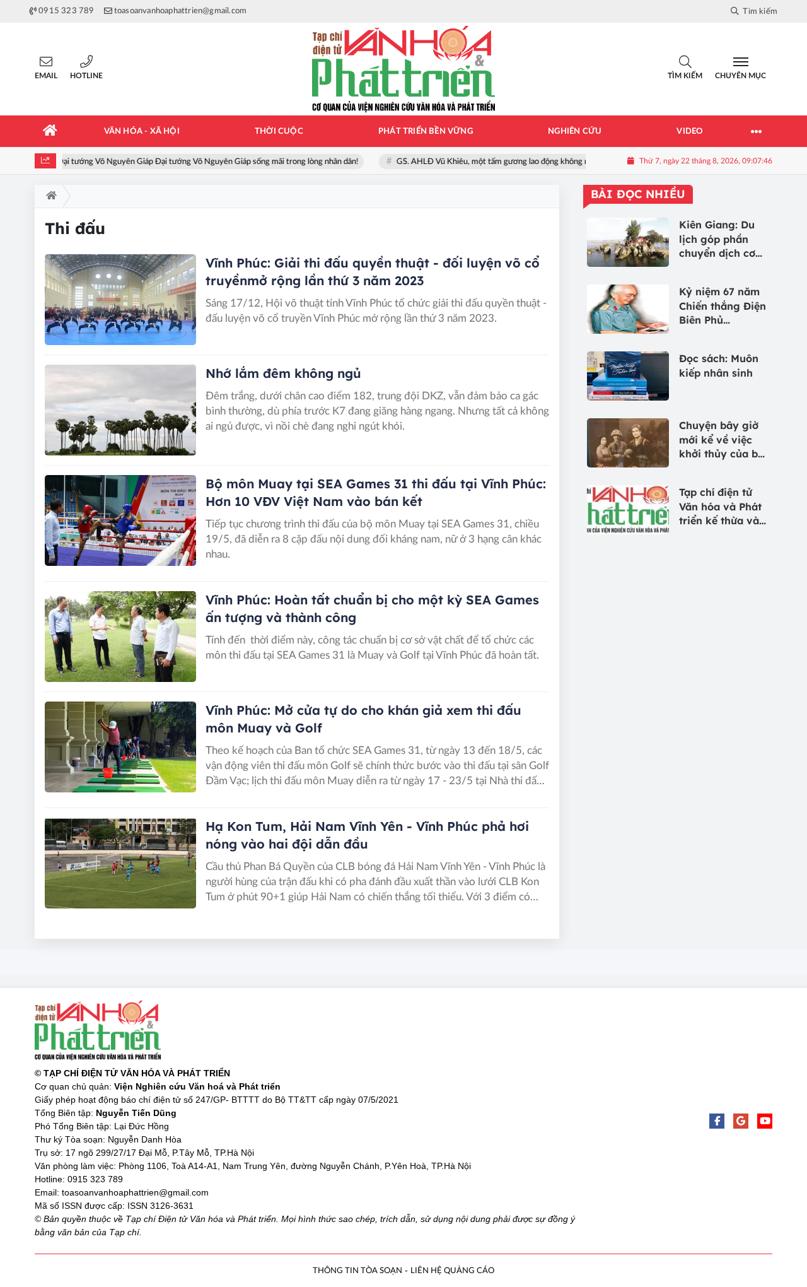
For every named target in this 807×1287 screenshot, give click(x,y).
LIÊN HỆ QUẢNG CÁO (452, 1271)
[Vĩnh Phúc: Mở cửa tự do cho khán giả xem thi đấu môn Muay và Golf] (120, 747)
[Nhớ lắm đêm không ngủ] (120, 410)
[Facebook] (716, 1121)
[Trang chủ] (50, 131)
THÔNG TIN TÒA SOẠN (357, 1271)
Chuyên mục (740, 75)
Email (46, 75)
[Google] (740, 1121)
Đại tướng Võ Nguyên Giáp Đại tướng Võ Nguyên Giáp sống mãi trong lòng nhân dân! (193, 162)
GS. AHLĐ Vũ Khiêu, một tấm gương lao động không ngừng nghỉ (496, 162)
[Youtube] (764, 1121)
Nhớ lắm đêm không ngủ (283, 373)
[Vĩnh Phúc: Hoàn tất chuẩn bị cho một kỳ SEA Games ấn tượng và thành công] (120, 636)
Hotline (86, 75)
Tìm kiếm (685, 75)
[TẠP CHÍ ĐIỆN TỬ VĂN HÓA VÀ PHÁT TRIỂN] (403, 69)
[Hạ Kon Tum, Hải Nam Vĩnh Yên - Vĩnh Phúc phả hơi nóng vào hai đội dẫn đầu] (120, 863)
